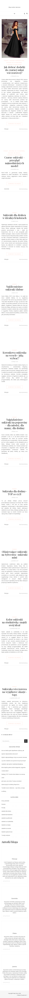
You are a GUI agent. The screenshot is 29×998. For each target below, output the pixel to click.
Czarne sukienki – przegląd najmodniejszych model (14, 162)
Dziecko (3, 804)
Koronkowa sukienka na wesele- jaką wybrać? (14, 355)
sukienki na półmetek (6, 818)
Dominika (6, 189)
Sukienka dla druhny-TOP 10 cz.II (14, 493)
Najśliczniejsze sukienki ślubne (14, 288)
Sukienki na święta (14, 153)
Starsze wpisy (7, 734)
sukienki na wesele (6, 828)
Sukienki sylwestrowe (14, 64)
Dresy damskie (5, 801)
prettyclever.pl (6, 881)
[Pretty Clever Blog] (14, 5)
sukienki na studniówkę (14, 62)
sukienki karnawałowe (17, 60)
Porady (6, 60)
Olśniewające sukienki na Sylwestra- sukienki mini (14, 554)
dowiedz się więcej (14, 123)
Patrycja (6, 129)
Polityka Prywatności (21, 995)
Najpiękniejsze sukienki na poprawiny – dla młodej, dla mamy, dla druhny (14, 424)
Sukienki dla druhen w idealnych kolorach (14, 216)
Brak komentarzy (23, 129)
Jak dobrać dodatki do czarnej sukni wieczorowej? (14, 69)
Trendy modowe (5, 835)
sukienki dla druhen (6, 811)
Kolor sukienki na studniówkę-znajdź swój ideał (14, 622)
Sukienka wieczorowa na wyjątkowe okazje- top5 (14, 691)
